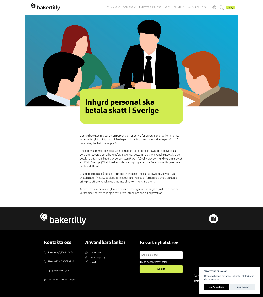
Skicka (161, 269)
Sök (221, 7)
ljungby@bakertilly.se (59, 270)
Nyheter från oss (150, 7)
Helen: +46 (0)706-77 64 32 (61, 261)
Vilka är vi (113, 7)
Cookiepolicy (96, 252)
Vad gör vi (129, 7)
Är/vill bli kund (174, 7)
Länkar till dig (196, 7)
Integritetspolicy (97, 257)
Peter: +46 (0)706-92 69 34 (60, 252)
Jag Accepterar (216, 287)
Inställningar (243, 287)
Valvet (230, 7)
